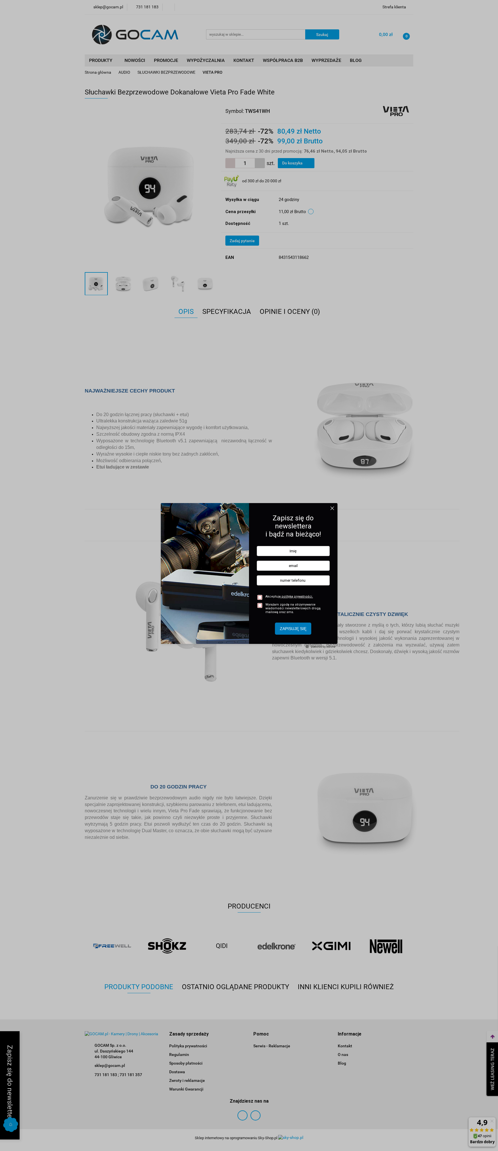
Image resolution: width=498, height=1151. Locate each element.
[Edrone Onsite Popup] (249, 575)
